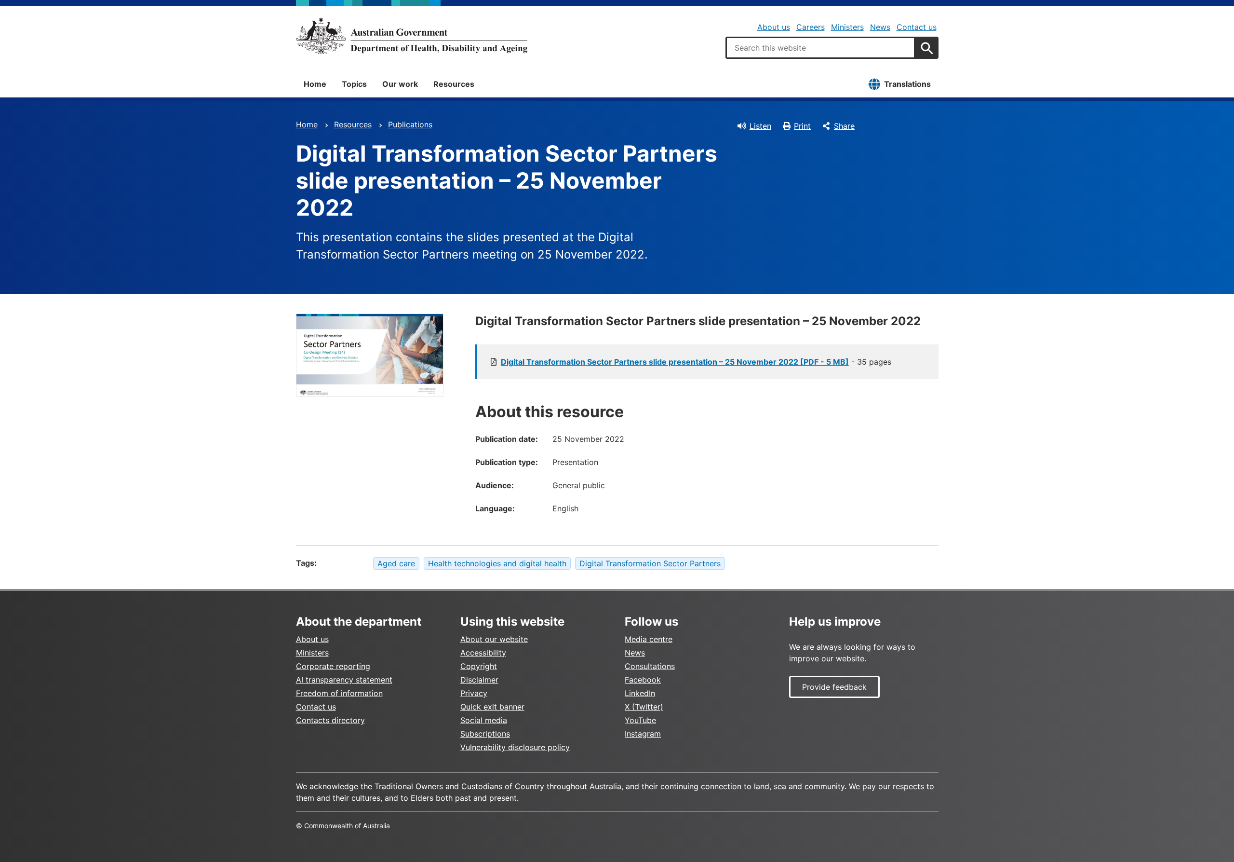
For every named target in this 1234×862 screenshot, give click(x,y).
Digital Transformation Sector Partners (650, 563)
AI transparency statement (344, 679)
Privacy (473, 693)
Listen (760, 126)
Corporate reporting (333, 666)
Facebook (643, 679)
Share (844, 126)
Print (802, 126)
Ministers (847, 27)
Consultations (650, 666)
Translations (907, 84)
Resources (453, 84)
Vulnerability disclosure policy (515, 747)
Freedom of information (339, 693)
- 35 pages (696, 362)
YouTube (640, 720)
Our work (400, 84)
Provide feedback (834, 687)
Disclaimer (479, 679)
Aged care (396, 563)
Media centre (648, 639)
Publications (410, 124)
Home (315, 84)
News (880, 27)
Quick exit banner (492, 706)
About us (773, 27)
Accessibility (483, 652)
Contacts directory (330, 720)
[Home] (411, 35)
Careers (810, 27)
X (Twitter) (644, 706)
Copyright (478, 666)
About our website (494, 639)
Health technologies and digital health (497, 563)
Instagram (643, 734)
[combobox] (820, 48)
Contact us (917, 27)
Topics (354, 84)
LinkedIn (640, 693)
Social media (483, 720)
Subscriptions (485, 734)
